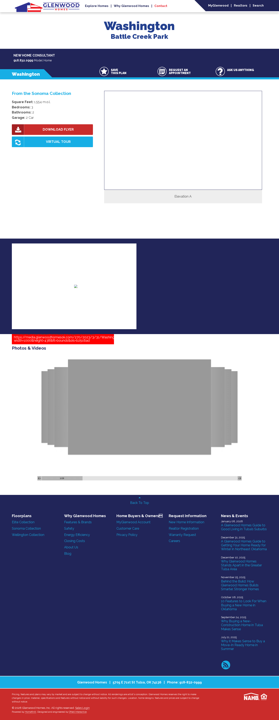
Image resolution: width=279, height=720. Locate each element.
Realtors (240, 5)
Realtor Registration (184, 528)
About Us (71, 547)
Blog (67, 554)
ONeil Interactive (78, 711)
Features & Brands (78, 522)
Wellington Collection (28, 535)
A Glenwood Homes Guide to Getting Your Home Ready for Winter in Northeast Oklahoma (244, 545)
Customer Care (127, 528)
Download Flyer (58, 129)
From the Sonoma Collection (41, 93)
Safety (69, 528)
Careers (174, 541)
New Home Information (186, 522)
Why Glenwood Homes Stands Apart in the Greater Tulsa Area (241, 565)
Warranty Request (182, 535)
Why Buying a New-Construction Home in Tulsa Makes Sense (242, 625)
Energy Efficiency (77, 535)
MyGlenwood (218, 5)
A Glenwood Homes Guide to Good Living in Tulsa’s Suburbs (244, 527)
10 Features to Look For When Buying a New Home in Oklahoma (243, 605)
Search (258, 5)
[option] (183, 147)
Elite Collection (23, 522)
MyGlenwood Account (133, 522)
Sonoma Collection (26, 528)
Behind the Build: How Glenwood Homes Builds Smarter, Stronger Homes (240, 585)
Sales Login (82, 707)
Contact (160, 6)
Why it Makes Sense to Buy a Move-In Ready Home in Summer (243, 645)
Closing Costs (74, 541)
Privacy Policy (126, 535)
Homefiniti (30, 711)
